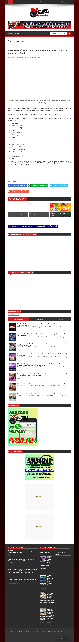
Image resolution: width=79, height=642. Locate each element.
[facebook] (58, 2)
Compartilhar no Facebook (19, 185)
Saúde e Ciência (37, 57)
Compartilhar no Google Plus (20, 191)
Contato (68, 638)
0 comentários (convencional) (21, 226)
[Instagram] (62, 2)
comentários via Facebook (47, 226)
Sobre (62, 638)
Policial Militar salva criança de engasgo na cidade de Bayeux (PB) (21, 551)
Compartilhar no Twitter (60, 185)
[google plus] (69, 2)
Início (56, 638)
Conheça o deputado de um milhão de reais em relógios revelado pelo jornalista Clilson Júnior (22, 580)
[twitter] (66, 2)
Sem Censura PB (15, 632)
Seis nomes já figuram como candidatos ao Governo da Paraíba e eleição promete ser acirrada (21, 561)
